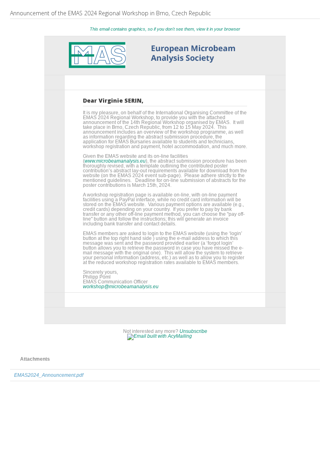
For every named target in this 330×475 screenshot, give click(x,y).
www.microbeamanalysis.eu (115, 161)
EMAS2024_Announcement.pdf (48, 375)
